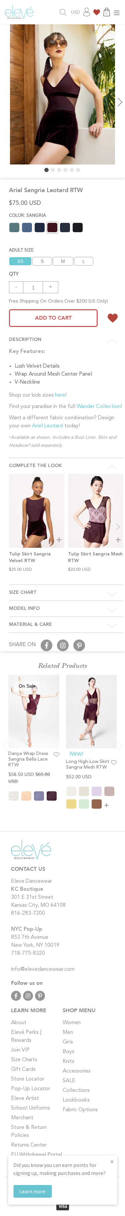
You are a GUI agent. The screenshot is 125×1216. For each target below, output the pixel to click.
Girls (68, 1042)
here (60, 395)
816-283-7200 (28, 913)
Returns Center (29, 1145)
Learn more (32, 1191)
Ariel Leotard (47, 426)
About (18, 1023)
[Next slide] (118, 526)
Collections (76, 1090)
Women (72, 1023)
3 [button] (59, 170)
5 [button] (72, 170)
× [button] (112, 1161)
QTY (14, 273)
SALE (69, 1081)
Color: (27, 215)
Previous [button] (5, 102)
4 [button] (65, 170)
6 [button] (78, 170)
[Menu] (116, 12)
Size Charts (24, 1060)
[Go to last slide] (5, 746)
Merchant (22, 1118)
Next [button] (120, 102)
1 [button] (46, 170)
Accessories (77, 1071)
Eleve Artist (25, 1098)
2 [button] (53, 170)
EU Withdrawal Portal (36, 1155)
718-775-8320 (28, 953)
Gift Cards (23, 1069)
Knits (68, 1061)
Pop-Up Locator (30, 1089)
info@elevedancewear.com (43, 969)
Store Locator (27, 1079)
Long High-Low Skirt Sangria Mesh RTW (87, 764)
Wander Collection (99, 406)
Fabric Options (80, 1110)
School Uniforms (30, 1108)
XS (20, 261)
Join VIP (20, 1050)
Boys (68, 1052)
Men (68, 1032)
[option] (62, 94)
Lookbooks (76, 1100)
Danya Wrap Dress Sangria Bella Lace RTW (28, 759)
